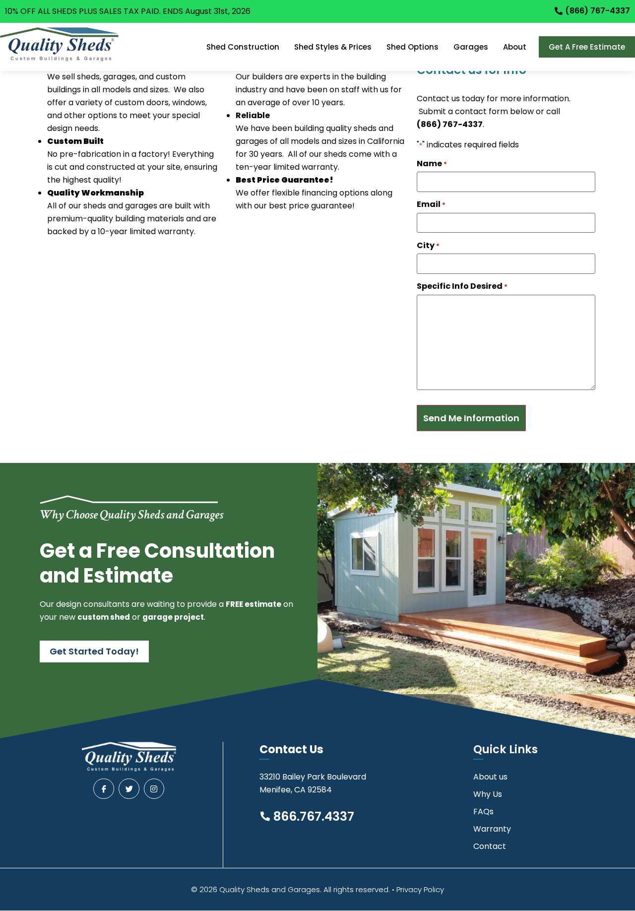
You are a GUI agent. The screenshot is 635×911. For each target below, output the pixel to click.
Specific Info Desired (462, 286)
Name (432, 164)
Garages (470, 47)
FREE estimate (253, 604)
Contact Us (291, 749)
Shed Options (412, 47)
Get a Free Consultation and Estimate (157, 563)
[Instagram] (154, 789)
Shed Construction (242, 47)
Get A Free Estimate (587, 47)
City (428, 246)
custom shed (103, 617)
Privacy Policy (420, 889)
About (514, 47)
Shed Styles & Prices (333, 47)
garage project (173, 617)
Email (431, 204)
